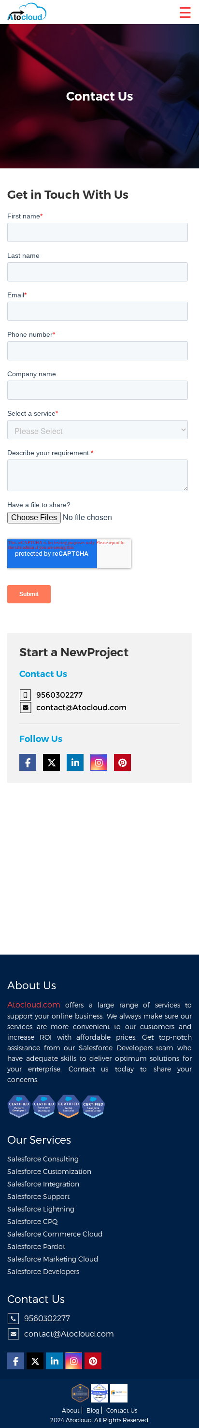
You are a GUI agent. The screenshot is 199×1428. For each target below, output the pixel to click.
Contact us (121, 1410)
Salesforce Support (38, 1196)
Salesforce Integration (43, 1184)
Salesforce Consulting (43, 1159)
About (71, 1410)
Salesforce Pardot (36, 1246)
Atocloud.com (33, 1004)
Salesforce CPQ (32, 1221)
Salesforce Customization (49, 1171)
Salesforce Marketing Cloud (53, 1259)
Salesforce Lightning (40, 1209)
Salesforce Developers (43, 1271)
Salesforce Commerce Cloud (55, 1234)
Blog (93, 1410)
